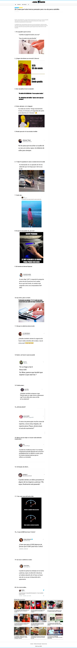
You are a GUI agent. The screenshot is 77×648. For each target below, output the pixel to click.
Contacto (31, 643)
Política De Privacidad (37, 643)
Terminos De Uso (44, 643)
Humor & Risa (20, 7)
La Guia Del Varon (38, 2)
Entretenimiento (17, 7)
